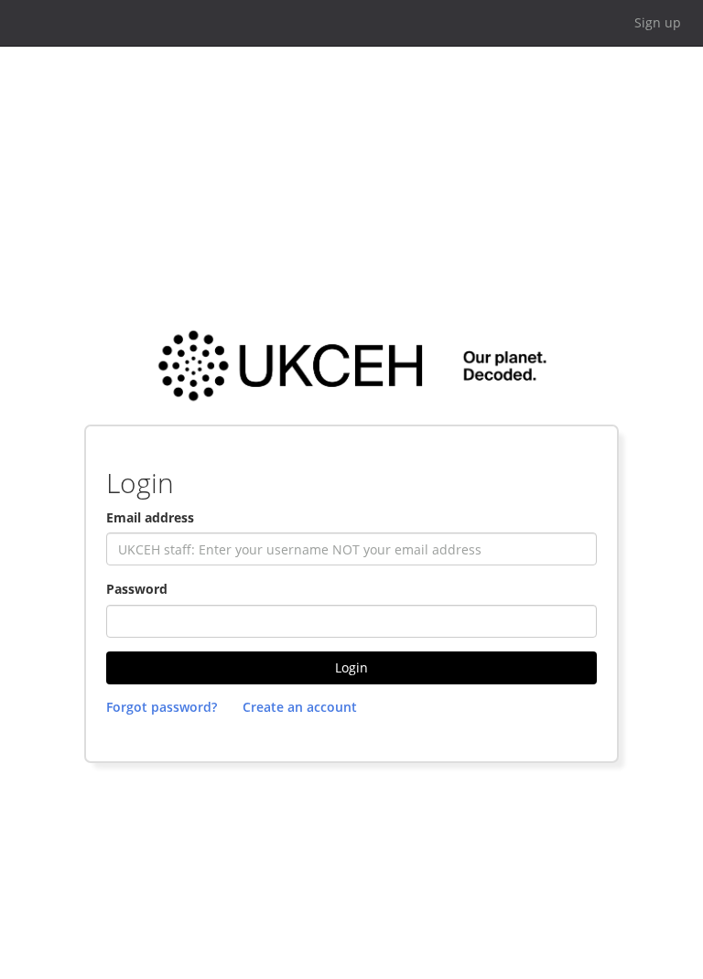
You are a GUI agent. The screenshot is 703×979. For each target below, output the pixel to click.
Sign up (657, 22)
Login (351, 667)
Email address (150, 517)
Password (137, 588)
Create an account (300, 706)
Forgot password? (161, 706)
